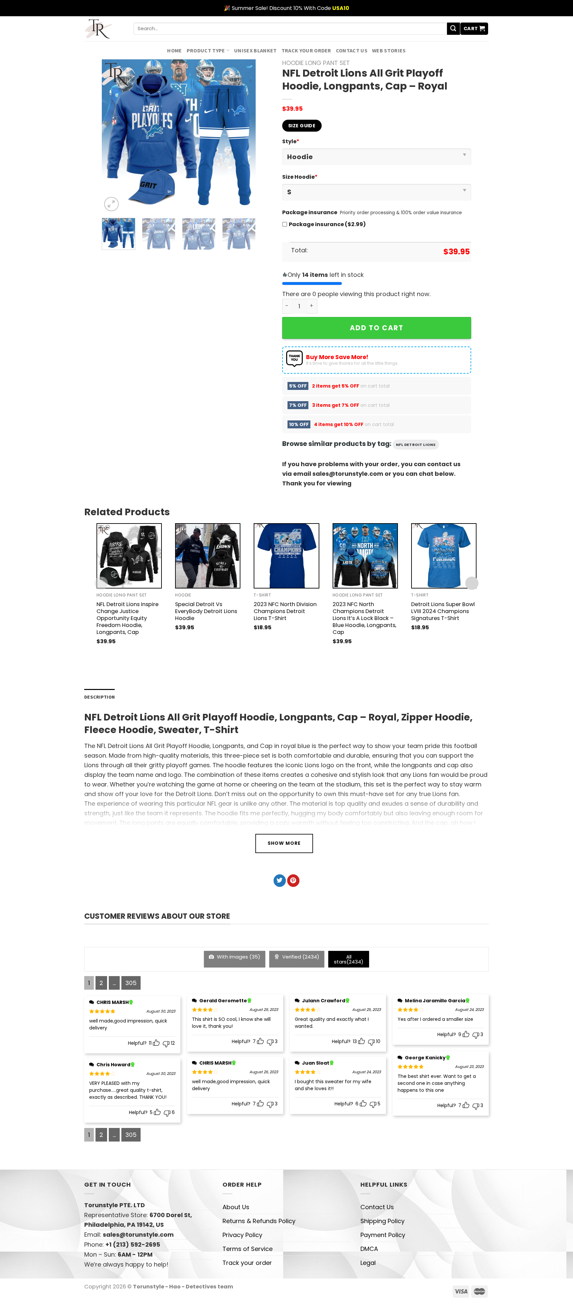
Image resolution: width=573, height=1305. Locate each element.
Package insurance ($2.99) (327, 224)
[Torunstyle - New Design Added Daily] (104, 28)
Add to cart (377, 328)
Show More (284, 843)
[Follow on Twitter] (280, 880)
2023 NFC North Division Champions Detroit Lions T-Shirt (285, 611)
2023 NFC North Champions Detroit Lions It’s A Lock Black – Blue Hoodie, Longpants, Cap (364, 618)
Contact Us (351, 50)
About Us (236, 1207)
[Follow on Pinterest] (293, 880)
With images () (238, 956)
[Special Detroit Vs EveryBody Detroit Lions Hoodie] (208, 556)
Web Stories (389, 50)
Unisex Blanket (255, 50)
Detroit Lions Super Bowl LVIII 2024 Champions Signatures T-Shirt (443, 611)
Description (99, 697)
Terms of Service (248, 1249)
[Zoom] (111, 204)
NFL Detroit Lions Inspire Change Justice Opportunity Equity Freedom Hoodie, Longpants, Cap (127, 618)
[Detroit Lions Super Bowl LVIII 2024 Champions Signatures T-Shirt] (444, 556)
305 (131, 983)
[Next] (244, 136)
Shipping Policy (382, 1221)
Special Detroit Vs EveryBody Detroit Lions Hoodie (206, 611)
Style (290, 141)
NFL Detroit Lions (416, 444)
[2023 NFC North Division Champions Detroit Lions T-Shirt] (286, 556)
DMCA (369, 1249)
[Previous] (113, 136)
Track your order (306, 50)
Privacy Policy (242, 1235)
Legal (368, 1263)
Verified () (300, 956)
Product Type (206, 50)
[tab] (99, 697)
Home (174, 50)
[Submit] (453, 29)
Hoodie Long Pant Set (316, 63)
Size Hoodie (300, 177)
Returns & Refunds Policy (259, 1221)
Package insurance (309, 212)
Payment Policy (382, 1235)
